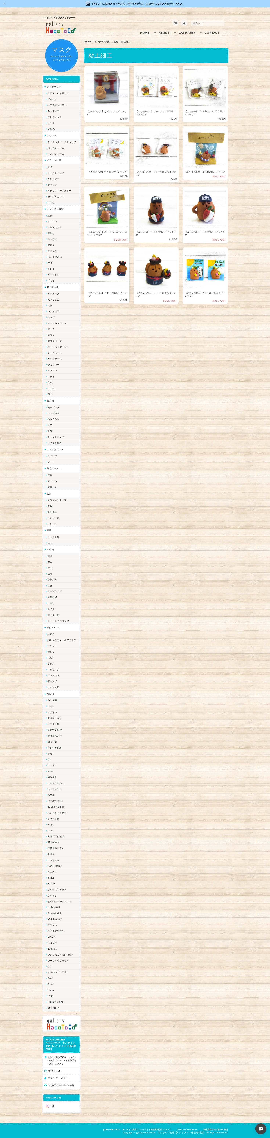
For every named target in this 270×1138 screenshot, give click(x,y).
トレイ (51, 269)
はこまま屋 (54, 724)
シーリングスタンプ (58, 621)
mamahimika (55, 730)
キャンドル (54, 274)
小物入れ (52, 579)
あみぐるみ (54, 419)
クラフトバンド (56, 437)
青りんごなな (55, 718)
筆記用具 (52, 512)
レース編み (54, 413)
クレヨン (52, 523)
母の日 (51, 652)
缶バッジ (52, 184)
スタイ (51, 376)
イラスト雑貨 (54, 160)
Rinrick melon (56, 1002)
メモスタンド (55, 227)
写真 (50, 585)
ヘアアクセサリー (57, 105)
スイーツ (52, 456)
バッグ (51, 317)
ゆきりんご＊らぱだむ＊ (61, 954)
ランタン (52, 221)
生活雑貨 (52, 597)
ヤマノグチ (54, 818)
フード (51, 462)
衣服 (50, 382)
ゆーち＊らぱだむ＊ (58, 960)
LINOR (51, 937)
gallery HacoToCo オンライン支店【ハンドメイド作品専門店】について (62, 1060)
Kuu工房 (52, 742)
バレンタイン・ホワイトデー (63, 640)
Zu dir (51, 984)
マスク (51, 335)
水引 (50, 556)
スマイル (52, 925)
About (164, 33)
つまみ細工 (54, 311)
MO (49, 759)
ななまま (52, 895)
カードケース (55, 358)
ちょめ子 (52, 872)
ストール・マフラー (58, 347)
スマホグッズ (55, 591)
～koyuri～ (54, 860)
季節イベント (54, 627)
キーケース (54, 294)
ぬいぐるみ (54, 299)
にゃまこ (52, 765)
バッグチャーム (56, 148)
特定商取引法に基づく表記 (61, 1085)
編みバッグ (54, 407)
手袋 (50, 431)
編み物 (50, 401)
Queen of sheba (57, 889)
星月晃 (51, 854)
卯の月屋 (52, 700)
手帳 (50, 506)
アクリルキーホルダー (59, 190)
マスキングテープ (57, 500)
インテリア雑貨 (102, 41)
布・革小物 (53, 287)
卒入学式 (52, 681)
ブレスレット (55, 117)
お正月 (51, 634)
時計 (50, 263)
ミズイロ (52, 712)
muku (51, 771)
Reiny (51, 990)
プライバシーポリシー (59, 1078)
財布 (50, 305)
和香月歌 (52, 777)
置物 (116, 41)
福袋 (50, 573)
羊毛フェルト (54, 468)
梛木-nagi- (53, 842)
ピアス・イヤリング (58, 93)
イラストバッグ (56, 173)
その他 (51, 129)
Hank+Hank (54, 866)
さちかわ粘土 (55, 913)
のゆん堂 (52, 943)
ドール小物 (54, 615)
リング (51, 123)
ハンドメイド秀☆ (57, 813)
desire (51, 883)
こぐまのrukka (56, 931)
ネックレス (54, 111)
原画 (50, 167)
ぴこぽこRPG (55, 801)
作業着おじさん (56, 848)
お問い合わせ (54, 1071)
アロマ (51, 245)
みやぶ (51, 795)
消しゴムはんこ (56, 196)
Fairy (50, 996)
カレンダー (54, 178)
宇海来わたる (55, 736)
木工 (50, 562)
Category (187, 33)
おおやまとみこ (56, 783)
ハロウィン (54, 669)
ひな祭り (52, 646)
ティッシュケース (57, 323)
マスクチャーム (56, 154)
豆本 (50, 543)
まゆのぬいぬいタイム (59, 901)
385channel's (55, 919)
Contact (212, 33)
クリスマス (54, 675)
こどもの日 (54, 687)
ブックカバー (55, 353)
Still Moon (53, 1008)
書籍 (49, 530)
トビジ (51, 753)
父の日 (51, 657)
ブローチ (52, 99)
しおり (51, 603)
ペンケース (54, 518)
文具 (49, 493)
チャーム (51, 135)
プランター (54, 251)
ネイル (51, 609)
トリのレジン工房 (57, 972)
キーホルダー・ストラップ (62, 142)
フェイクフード (55, 449)
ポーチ (51, 329)
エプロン (52, 370)
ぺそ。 (51, 824)
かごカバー (54, 364)
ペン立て (52, 239)
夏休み (51, 664)
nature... (52, 949)
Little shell (54, 907)
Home (145, 33)
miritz (51, 877)
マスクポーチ (55, 341)
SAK (50, 978)
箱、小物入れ (55, 257)
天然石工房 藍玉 (56, 836)
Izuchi (51, 706)
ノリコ (51, 830)
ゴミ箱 (51, 280)
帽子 (50, 394)
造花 (50, 568)
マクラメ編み (55, 443)
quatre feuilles (56, 807)
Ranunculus (55, 748)
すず (50, 966)
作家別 (50, 694)
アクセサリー (54, 87)
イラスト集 (54, 537)
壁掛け (51, 233)
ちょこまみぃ (55, 789)
